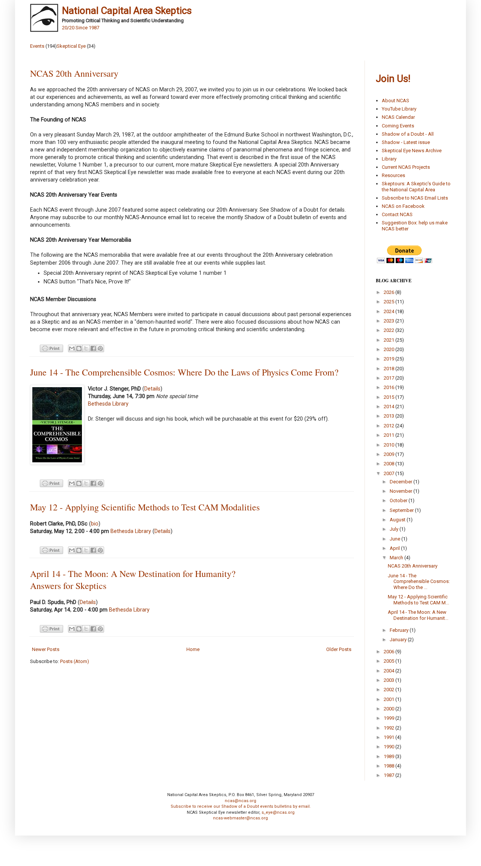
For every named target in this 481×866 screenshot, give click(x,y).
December (401, 481)
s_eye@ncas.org (278, 812)
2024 (389, 311)
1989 (389, 756)
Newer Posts (45, 649)
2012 (389, 425)
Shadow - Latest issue (406, 142)
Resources (393, 175)
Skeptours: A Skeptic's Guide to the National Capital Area (416, 186)
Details (152, 389)
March (397, 557)
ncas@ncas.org (240, 800)
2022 (389, 330)
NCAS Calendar (398, 117)
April (395, 548)
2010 (389, 445)
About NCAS (395, 100)
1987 (389, 775)
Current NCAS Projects (406, 167)
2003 (389, 680)
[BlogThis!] (79, 348)
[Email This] (72, 348)
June (395, 539)
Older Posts (338, 649)
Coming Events (398, 126)
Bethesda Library (108, 404)
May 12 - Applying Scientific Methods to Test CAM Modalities (145, 507)
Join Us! (393, 78)
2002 (389, 689)
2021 (389, 340)
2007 (389, 473)
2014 (389, 406)
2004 (389, 671)
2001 (389, 699)
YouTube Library (399, 109)
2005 (389, 661)
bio (94, 524)
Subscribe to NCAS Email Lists (415, 198)
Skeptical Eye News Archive (412, 150)
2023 (389, 321)
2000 (389, 709)
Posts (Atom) (74, 661)
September (402, 510)
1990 (389, 746)
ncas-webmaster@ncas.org (240, 818)
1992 (389, 728)
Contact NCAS (397, 214)
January (399, 639)
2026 (389, 292)
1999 (389, 718)
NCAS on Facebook (403, 206)
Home (193, 649)
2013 (389, 416)
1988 (389, 766)
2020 (389, 349)
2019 (389, 359)
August (398, 519)
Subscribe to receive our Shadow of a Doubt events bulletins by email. (241, 806)
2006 (389, 651)
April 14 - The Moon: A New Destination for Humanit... (418, 615)
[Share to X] (86, 348)
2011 (389, 435)
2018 (389, 368)
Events (37, 46)
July (394, 529)
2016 (389, 387)
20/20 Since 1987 (80, 27)
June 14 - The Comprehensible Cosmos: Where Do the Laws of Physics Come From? (184, 372)
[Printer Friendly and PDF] (50, 348)
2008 (389, 463)
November (401, 491)
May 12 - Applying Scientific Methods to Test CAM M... (418, 600)
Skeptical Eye (71, 46)
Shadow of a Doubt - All (408, 134)
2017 (389, 378)
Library (389, 159)
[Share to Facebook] (93, 348)
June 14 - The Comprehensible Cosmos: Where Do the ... (419, 581)
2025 (389, 301)
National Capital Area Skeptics (127, 10)
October (399, 500)
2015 (389, 397)
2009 (389, 454)
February (400, 630)
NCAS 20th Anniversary (74, 73)
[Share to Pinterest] (100, 348)
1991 (389, 737)
